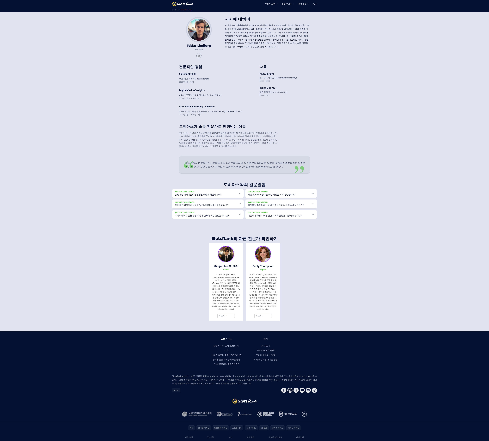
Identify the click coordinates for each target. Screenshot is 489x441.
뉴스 (315, 4)
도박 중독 (250, 437)
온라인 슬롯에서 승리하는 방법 (226, 359)
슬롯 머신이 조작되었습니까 (226, 345)
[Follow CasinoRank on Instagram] (289, 390)
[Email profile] (198, 55)
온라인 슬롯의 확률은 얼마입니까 (226, 354)
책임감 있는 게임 (275, 437)
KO (175, 390)
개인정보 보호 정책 (265, 350)
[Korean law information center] (225, 414)
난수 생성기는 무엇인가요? (226, 364)
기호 (226, 350)
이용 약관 (189, 437)
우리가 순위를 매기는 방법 (266, 359)
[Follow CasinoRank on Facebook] (283, 390)
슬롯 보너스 (287, 4)
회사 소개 (265, 345)
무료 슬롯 (302, 4)
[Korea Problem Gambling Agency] (245, 414)
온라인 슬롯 (270, 4)
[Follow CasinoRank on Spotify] (308, 390)
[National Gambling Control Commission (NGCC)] (197, 414)
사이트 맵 (300, 437)
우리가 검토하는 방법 (265, 354)
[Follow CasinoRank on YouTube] (302, 390)
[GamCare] (288, 414)
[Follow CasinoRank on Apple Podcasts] (314, 390)
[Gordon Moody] (265, 414)
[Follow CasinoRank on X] (296, 390)
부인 (230, 437)
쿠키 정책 (211, 437)
